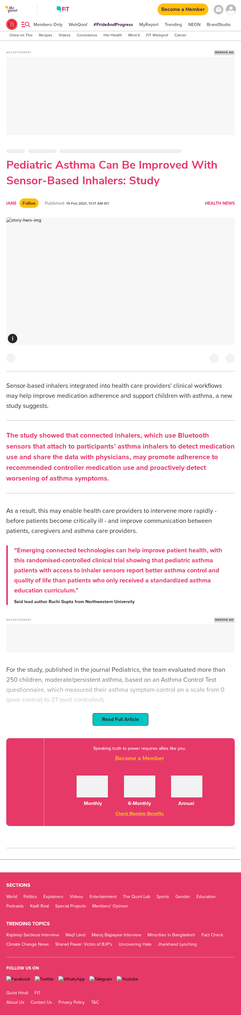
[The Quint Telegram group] (100, 979)
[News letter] (218, 9)
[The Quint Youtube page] (127, 979)
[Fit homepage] (63, 10)
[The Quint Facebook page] (18, 979)
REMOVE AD (224, 52)
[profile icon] (230, 9)
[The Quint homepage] (11, 15)
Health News (220, 203)
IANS (11, 203)
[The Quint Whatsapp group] (71, 979)
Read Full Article (120, 719)
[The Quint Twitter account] (44, 979)
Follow (29, 203)
